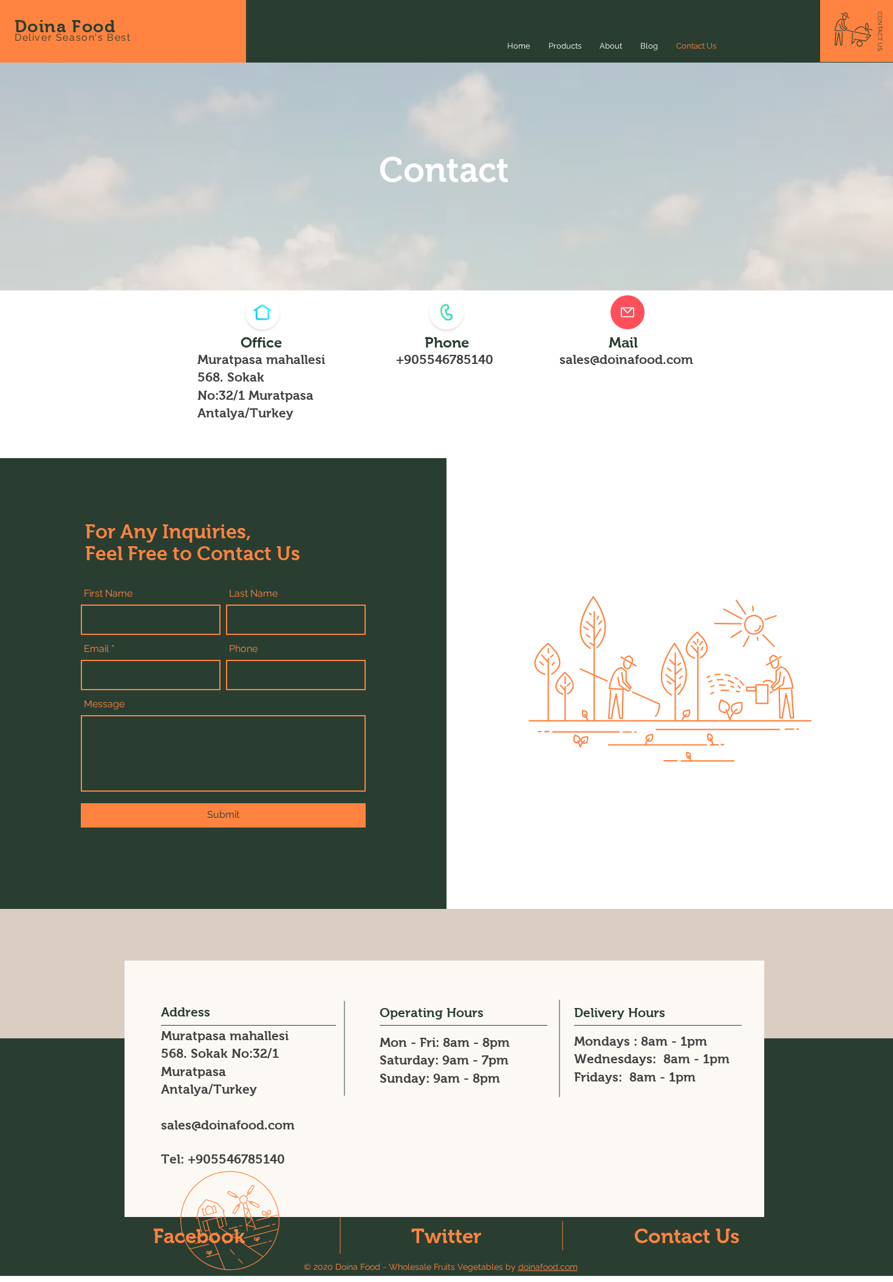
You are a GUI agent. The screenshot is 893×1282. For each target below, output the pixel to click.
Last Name (253, 593)
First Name (108, 593)
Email (96, 649)
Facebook (199, 1236)
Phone (243, 649)
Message (104, 704)
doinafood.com (548, 1267)
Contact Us (686, 1236)
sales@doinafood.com (626, 359)
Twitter (446, 1236)
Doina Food (65, 26)
